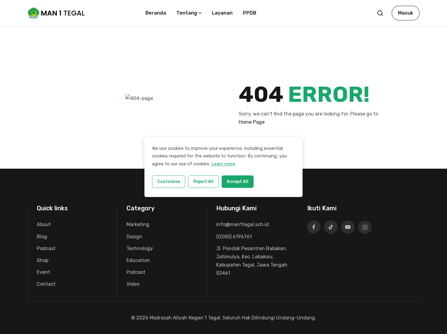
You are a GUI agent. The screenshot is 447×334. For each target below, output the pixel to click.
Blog (42, 236)
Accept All (237, 181)
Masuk (405, 13)
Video (132, 284)
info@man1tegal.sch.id (242, 224)
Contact (46, 284)
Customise (168, 181)
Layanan (222, 13)
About (44, 224)
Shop (42, 260)
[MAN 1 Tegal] (56, 12)
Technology (139, 248)
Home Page (252, 122)
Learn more (223, 164)
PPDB (249, 13)
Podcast (46, 248)
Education (138, 260)
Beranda (155, 13)
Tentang (186, 13)
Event (43, 272)
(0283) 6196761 (234, 236)
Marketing (137, 224)
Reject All (203, 181)
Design (134, 236)
